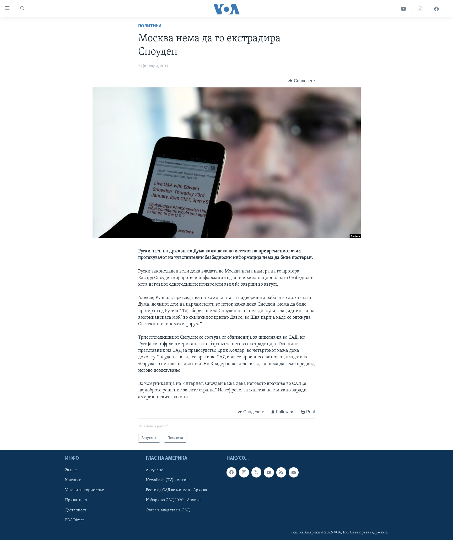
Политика (149, 26)
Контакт (72, 480)
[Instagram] (420, 9)
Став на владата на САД (168, 510)
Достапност (75, 510)
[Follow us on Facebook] (231, 473)
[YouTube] (403, 9)
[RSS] (281, 473)
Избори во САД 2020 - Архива (173, 500)
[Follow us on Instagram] (244, 473)
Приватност (76, 500)
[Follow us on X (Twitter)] (256, 473)
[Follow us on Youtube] (269, 473)
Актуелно (154, 470)
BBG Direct (74, 520)
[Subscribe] (294, 473)
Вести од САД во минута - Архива (176, 490)
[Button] (301, 80)
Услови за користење (84, 490)
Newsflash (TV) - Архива (168, 480)
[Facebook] (436, 9)
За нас (71, 470)
